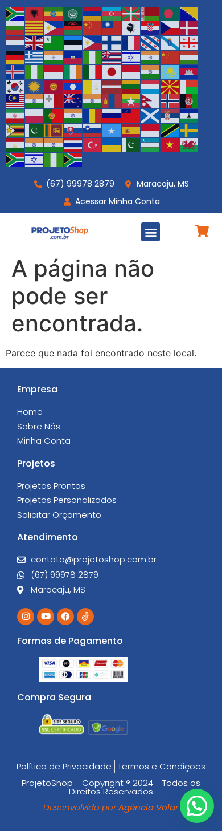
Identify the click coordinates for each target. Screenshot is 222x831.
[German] (15, 56)
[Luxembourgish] (151, 85)
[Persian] (15, 114)
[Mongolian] (112, 100)
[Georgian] (189, 41)
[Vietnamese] (170, 144)
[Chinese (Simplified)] (92, 27)
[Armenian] (92, 12)
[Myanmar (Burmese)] (131, 100)
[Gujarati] (54, 56)
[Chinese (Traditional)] (112, 27)
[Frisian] (151, 41)
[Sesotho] (189, 114)
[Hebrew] (131, 56)
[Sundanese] (151, 129)
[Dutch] (15, 41)
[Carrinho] (202, 231)
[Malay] (15, 100)
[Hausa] (92, 56)
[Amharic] (54, 12)
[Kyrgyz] (54, 85)
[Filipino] (92, 41)
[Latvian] (112, 85)
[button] (150, 231)
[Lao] (73, 85)
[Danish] (189, 27)
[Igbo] (34, 71)
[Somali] (112, 129)
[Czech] (170, 27)
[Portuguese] (54, 114)
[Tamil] (34, 144)
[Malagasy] (189, 85)
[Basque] (131, 12)
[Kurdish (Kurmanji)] (34, 85)
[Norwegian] (170, 100)
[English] (34, 41)
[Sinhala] (54, 129)
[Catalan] (34, 27)
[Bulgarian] (15, 27)
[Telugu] (54, 144)
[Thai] (73, 144)
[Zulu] (73, 158)
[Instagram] (25, 616)
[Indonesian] (54, 71)
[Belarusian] (151, 12)
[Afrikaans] (15, 12)
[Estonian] (73, 41)
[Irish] (73, 71)
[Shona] (15, 129)
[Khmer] (189, 71)
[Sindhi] (34, 129)
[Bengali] (170, 12)
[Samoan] (131, 114)
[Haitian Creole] (73, 56)
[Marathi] (92, 100)
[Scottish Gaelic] (151, 114)
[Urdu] (131, 144)
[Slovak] (73, 129)
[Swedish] (189, 129)
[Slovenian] (92, 129)
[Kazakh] (170, 71)
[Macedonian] (170, 85)
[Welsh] (189, 144)
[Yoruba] (54, 158)
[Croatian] (151, 27)
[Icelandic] (15, 71)
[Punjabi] (73, 114)
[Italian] (92, 71)
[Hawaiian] (112, 56)
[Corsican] (131, 27)
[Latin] (92, 85)
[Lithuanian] (131, 85)
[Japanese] (112, 71)
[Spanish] (131, 129)
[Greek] (34, 56)
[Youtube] (45, 616)
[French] (131, 41)
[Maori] (73, 100)
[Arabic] (73, 12)
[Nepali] (151, 100)
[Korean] (15, 85)
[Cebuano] (54, 27)
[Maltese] (54, 100)
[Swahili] (170, 129)
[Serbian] (170, 114)
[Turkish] (92, 144)
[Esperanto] (54, 41)
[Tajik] (15, 144)
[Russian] (112, 114)
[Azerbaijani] (112, 12)
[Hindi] (151, 56)
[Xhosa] (15, 158)
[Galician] (170, 41)
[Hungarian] (189, 56)
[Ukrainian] (112, 144)
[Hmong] (170, 56)
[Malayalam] (34, 100)
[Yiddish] (34, 158)
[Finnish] (112, 41)
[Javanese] (131, 71)
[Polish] (34, 114)
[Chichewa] (73, 27)
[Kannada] (151, 71)
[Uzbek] (151, 144)
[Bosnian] (189, 12)
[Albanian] (34, 12)
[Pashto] (189, 100)
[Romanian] (92, 114)
